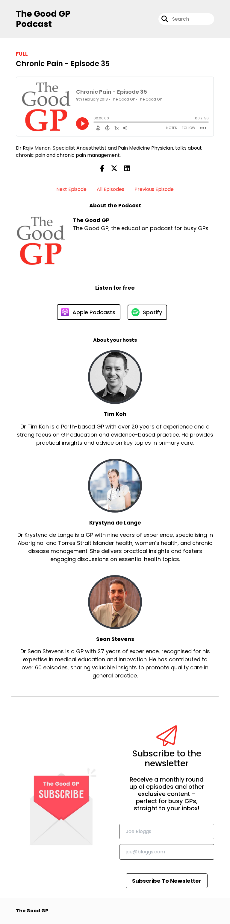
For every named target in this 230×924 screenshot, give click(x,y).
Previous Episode (154, 189)
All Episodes (110, 189)
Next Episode (71, 189)
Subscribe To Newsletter (166, 881)
